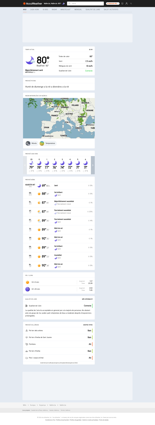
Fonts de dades (103, 420)
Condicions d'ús (50, 420)
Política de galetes (76, 420)
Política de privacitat (62, 420)
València (52, 405)
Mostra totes (87, 325)
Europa (32, 405)
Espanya (42, 405)
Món (24, 405)
